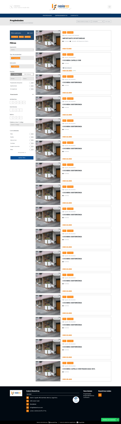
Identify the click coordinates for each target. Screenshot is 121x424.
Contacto (74, 15)
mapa (108, 21)
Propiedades (47, 15)
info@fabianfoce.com (36, 407)
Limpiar (31, 33)
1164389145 (33, 404)
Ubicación (13, 63)
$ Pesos (16, 74)
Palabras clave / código (16, 122)
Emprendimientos (61, 15)
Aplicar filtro (22, 158)
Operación (13, 47)
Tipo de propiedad (15, 54)
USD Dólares (27, 74)
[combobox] (22, 58)
